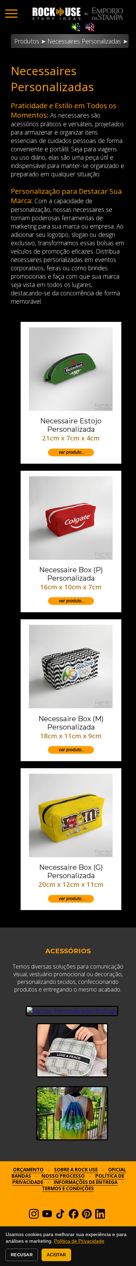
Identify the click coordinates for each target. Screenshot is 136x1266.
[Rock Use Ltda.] (73, 1216)
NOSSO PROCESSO (63, 1176)
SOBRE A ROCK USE (76, 1170)
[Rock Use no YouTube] (47, 1216)
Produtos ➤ (30, 41)
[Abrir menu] (11, 13)
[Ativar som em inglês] (89, 27)
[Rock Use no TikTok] (60, 1216)
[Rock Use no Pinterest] (87, 1216)
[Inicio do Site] (77, 13)
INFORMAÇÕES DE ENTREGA (86, 1182)
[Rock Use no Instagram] (34, 1216)
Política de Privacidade (79, 1241)
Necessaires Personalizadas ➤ (87, 41)
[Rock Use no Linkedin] (100, 1216)
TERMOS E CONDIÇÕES (68, 1188)
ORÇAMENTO (28, 1170)
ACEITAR (56, 1254)
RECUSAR (22, 1254)
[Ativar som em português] (75, 27)
